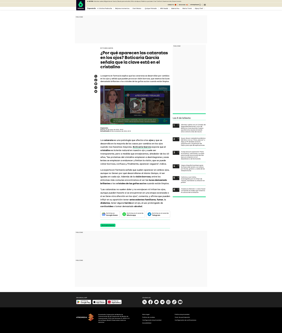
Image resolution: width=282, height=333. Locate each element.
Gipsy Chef (199, 8)
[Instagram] (168, 304)
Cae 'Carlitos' (158, 1)
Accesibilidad (146, 323)
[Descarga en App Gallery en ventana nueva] (114, 304)
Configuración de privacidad (151, 320)
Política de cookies (148, 317)
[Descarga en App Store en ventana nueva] (99, 304)
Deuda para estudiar (124, 1)
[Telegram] (162, 304)
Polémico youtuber (147, 1)
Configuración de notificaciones (185, 320)
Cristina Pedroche (105, 8)
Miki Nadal (164, 8)
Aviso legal (145, 314)
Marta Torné (187, 8)
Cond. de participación (182, 317)
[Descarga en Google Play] (83, 304)
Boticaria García (142, 147)
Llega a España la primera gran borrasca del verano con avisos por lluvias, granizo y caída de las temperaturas (193, 167)
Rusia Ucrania (177, 1)
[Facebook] (150, 304)
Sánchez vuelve (98, 1)
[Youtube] (180, 304)
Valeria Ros (175, 8)
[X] (96, 77)
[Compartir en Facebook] (96, 81)
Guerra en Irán (167, 1)
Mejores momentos (122, 8)
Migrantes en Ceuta (110, 1)
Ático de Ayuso (135, 1)
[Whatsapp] (156, 304)
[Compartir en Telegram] (96, 88)
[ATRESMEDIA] (86, 319)
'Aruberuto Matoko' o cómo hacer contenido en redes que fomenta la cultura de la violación (193, 190)
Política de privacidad (182, 314)
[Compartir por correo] (96, 92)
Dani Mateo (137, 8)
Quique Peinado (150, 8)
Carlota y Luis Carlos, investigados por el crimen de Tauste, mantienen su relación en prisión (193, 179)
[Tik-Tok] (174, 304)
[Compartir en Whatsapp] (96, 85)
